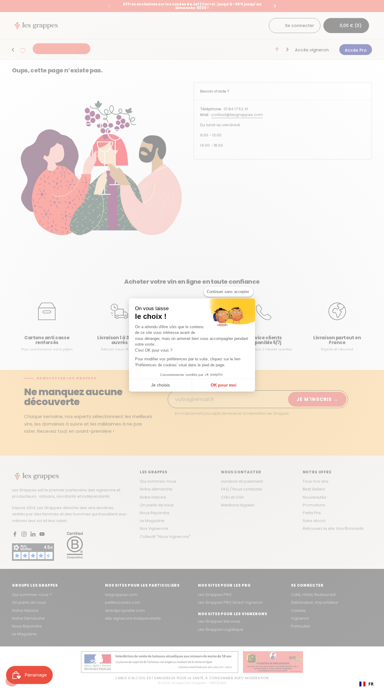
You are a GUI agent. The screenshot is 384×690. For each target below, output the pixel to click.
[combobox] (366, 684)
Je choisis (160, 385)
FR (371, 684)
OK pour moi (223, 385)
